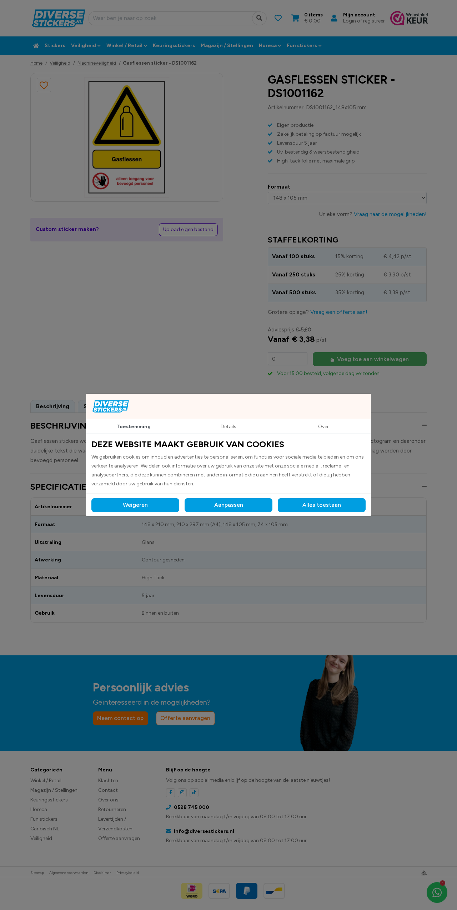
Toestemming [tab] (133, 427)
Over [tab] (323, 427)
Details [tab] (228, 427)
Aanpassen (228, 504)
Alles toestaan (321, 504)
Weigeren (135, 504)
